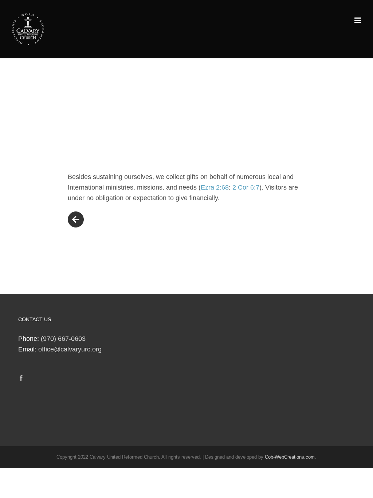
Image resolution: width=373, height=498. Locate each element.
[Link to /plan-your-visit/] (76, 219)
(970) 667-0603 (63, 338)
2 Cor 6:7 (245, 187)
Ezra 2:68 (215, 187)
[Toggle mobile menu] (358, 20)
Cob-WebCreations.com (290, 457)
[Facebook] (21, 378)
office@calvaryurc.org (70, 349)
